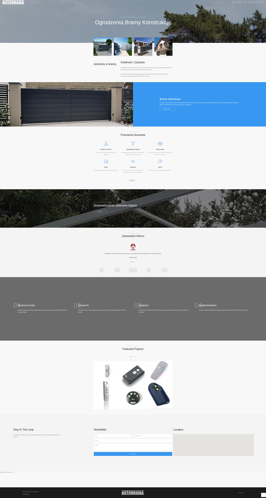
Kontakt (239, 2)
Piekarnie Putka (133, 257)
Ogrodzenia (252, 2)
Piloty (258, 2)
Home (233, 2)
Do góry (132, 180)
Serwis (245, 2)
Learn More (166, 109)
